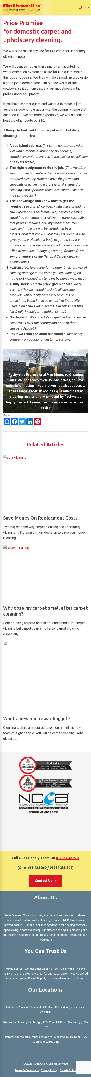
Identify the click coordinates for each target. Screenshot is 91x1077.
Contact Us (44, 881)
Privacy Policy (49, 1070)
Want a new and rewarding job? (36, 718)
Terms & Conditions (27, 1070)
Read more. (45, 939)
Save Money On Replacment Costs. (41, 517)
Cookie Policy (68, 1070)
